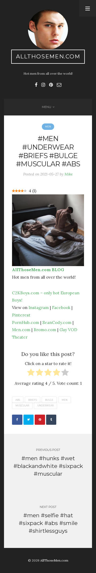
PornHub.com (25, 322)
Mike (69, 174)
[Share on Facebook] (17, 420)
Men (48, 126)
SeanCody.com (56, 322)
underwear (45, 405)
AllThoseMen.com (48, 56)
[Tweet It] (28, 420)
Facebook (61, 307)
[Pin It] (40, 420)
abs (17, 400)
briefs (32, 400)
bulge (49, 400)
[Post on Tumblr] (51, 420)
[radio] (31, 373)
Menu (46, 107)
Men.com (21, 329)
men (64, 400)
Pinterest (21, 315)
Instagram (39, 307)
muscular (22, 405)
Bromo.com (45, 329)
